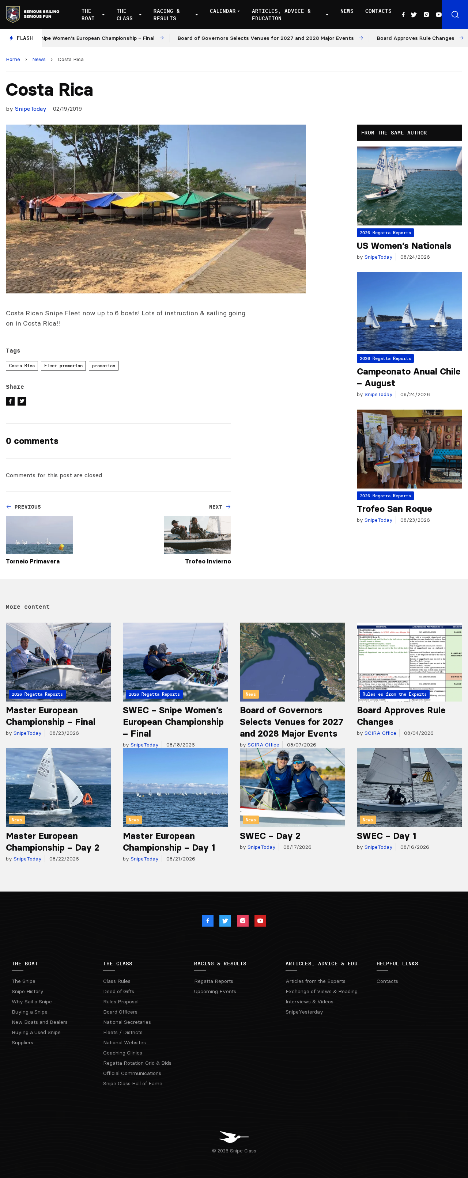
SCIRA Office (262, 744)
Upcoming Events (215, 991)
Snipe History (28, 991)
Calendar (223, 11)
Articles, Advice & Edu (322, 963)
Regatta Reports (213, 981)
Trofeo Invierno (208, 561)
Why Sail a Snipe (32, 1001)
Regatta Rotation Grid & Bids (137, 1063)
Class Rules (117, 981)
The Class (125, 15)
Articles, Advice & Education (281, 15)
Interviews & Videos (309, 1001)
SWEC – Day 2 (270, 836)
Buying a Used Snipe (36, 1032)
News (347, 11)
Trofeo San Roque (394, 508)
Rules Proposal (121, 1001)
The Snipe (23, 981)
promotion (103, 365)
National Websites (124, 1042)
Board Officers (120, 1011)
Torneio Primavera (33, 561)
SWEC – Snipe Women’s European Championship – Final (173, 722)
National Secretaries (127, 1022)
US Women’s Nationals (404, 245)
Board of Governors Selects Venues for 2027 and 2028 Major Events (291, 722)
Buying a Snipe (30, 1011)
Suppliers (22, 1042)
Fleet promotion (63, 365)
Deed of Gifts (118, 991)
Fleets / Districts (123, 1032)
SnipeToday (30, 108)
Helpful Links (397, 963)
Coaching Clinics (122, 1052)
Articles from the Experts (316, 981)
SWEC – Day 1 (386, 836)
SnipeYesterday (304, 1011)
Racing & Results (167, 15)
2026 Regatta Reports (385, 232)
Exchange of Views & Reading (322, 991)
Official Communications (132, 1073)
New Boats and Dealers (40, 1022)
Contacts (378, 11)
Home (13, 59)
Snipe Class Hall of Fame (132, 1083)
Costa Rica (22, 365)
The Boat (88, 15)
